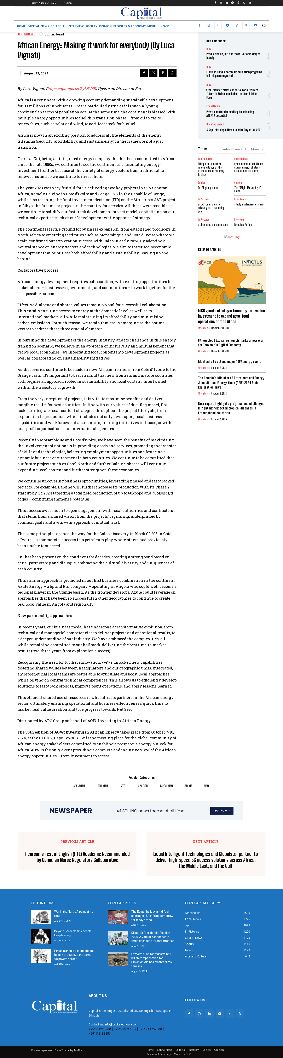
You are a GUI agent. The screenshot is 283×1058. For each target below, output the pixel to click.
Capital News (205, 159)
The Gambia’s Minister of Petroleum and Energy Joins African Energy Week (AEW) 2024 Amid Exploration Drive (231, 382)
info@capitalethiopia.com (122, 1024)
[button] (264, 25)
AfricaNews (26, 34)
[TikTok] (238, 3)
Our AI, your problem (208, 187)
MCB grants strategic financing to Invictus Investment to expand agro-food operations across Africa (231, 316)
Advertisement (234, 149)
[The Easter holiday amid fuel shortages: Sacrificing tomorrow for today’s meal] (118, 917)
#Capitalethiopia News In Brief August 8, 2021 (233, 130)
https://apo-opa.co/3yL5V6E (71, 88)
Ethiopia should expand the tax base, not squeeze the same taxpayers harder (74, 955)
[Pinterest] (163, 73)
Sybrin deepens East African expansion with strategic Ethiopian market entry (248, 167)
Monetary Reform (243, 224)
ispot (209, 48)
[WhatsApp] (172, 73)
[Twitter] (244, 3)
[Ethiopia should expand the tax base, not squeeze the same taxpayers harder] (41, 956)
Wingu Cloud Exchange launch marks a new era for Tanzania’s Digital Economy (230, 342)
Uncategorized (215, 124)
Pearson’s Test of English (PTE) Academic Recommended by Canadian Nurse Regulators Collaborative (77, 857)
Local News (213, 106)
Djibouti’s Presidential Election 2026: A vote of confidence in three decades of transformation (152, 937)
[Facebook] (215, 3)
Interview (239, 219)
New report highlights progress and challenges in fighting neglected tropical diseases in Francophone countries (231, 408)
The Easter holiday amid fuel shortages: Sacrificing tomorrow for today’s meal (152, 915)
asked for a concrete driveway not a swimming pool (211, 208)
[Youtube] (249, 3)
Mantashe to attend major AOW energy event (229, 361)
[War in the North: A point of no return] (41, 917)
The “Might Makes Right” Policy (247, 189)
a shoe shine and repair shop (213, 224)
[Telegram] (232, 3)
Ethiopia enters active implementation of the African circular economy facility (211, 169)
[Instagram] (221, 3)
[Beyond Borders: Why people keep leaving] (41, 936)
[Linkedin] (226, 3)
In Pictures (203, 199)
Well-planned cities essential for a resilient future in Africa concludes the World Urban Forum (232, 93)
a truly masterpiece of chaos (249, 204)
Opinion (202, 182)
